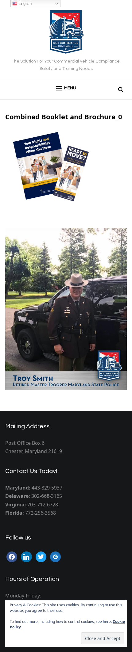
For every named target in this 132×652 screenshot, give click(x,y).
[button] (66, 88)
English (24, 3)
